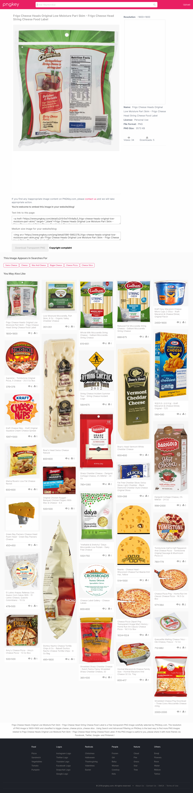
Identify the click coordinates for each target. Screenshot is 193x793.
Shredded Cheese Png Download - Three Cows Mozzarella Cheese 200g (170, 703)
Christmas (90, 753)
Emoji (156, 753)
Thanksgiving (91, 761)
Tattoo (157, 774)
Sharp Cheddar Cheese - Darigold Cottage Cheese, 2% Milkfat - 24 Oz (96, 476)
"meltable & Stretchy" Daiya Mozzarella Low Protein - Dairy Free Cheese (94, 547)
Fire (135, 757)
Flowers (157, 757)
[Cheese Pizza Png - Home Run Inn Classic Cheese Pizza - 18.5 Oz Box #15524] (170, 580)
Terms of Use (172, 786)
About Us (139, 786)
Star (135, 765)
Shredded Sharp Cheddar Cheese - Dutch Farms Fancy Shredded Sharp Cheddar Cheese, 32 (96, 669)
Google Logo (62, 774)
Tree (136, 769)
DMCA (161, 786)
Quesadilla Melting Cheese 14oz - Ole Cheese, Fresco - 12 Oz (170, 640)
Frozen (115, 753)
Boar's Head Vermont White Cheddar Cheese (130, 447)
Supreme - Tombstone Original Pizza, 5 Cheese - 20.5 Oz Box (20, 379)
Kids (114, 774)
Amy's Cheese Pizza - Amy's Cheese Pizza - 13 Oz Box (19, 651)
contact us (90, 198)
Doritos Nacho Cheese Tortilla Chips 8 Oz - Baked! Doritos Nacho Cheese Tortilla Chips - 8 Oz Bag (58, 650)
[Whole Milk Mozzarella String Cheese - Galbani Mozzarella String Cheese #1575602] (96, 305)
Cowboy (116, 769)
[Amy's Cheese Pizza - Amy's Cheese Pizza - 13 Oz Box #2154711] (22, 630)
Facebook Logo (63, 765)
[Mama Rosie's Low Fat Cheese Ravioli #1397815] (22, 460)
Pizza (34, 753)
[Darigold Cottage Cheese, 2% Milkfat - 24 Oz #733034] (170, 457)
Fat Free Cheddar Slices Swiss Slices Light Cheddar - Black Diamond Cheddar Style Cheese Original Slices (132, 486)
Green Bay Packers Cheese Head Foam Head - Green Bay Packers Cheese (21, 536)
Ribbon (157, 769)
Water (157, 765)
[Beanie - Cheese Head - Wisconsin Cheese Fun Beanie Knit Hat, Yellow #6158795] (133, 535)
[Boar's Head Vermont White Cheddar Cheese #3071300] (133, 394)
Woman (115, 765)
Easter (88, 769)
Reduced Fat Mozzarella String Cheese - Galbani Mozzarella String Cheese (131, 328)
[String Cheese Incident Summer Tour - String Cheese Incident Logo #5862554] (96, 370)
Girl (113, 757)
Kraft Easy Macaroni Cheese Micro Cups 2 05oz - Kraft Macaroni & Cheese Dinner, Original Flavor (168, 313)
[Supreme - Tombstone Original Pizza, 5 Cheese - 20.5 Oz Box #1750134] (22, 357)
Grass (136, 761)
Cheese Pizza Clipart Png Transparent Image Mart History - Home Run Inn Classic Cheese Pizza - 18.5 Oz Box (133, 625)
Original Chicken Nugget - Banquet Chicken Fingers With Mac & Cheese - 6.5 (57, 500)
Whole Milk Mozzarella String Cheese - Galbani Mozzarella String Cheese (94, 335)
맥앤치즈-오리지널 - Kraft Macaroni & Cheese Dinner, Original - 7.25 (167, 406)
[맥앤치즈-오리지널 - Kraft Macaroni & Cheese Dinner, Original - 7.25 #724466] (170, 365)
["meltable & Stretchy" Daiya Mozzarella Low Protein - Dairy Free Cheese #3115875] (96, 516)
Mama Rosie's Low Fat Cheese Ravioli (20, 482)
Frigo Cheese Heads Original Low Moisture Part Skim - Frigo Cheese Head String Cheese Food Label (22, 325)
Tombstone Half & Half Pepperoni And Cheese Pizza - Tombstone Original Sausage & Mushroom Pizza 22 (170, 552)
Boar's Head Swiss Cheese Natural (56, 451)
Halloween (90, 757)
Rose (156, 761)
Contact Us (151, 786)
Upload (186, 4)
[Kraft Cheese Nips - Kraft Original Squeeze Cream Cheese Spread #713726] (22, 409)
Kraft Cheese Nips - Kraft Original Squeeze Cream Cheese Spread (21, 429)
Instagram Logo (63, 753)
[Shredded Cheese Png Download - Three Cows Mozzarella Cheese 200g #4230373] (170, 676)
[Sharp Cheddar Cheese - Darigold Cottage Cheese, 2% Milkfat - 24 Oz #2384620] (96, 441)
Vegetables (37, 761)
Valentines (90, 765)
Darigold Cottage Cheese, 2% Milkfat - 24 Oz (169, 498)
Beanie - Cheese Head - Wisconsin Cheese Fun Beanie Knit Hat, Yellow (133, 572)
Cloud (136, 753)
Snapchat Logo (63, 769)
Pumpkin (36, 769)
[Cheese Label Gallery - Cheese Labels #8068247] (96, 580)
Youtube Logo (62, 761)
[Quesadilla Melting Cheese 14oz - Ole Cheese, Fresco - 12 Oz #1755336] (170, 624)
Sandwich (36, 757)
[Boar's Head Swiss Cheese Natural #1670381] (59, 391)
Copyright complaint (60, 247)
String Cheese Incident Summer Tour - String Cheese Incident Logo (95, 396)
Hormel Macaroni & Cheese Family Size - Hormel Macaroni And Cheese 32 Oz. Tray (133, 671)
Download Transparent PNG (30, 247)
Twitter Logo (62, 757)
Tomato (35, 765)
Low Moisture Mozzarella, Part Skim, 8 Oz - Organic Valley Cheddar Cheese (57, 318)
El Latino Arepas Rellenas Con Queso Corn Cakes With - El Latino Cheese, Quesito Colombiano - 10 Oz (20, 596)
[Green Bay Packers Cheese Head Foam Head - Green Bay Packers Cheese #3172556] (22, 514)
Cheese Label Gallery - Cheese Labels (94, 601)
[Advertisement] (43, 172)
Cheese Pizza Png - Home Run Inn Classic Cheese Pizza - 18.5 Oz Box (171, 596)
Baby (114, 761)
